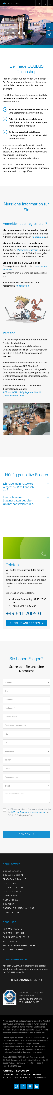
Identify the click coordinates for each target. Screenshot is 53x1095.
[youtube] (30, 1086)
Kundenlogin (38, 236)
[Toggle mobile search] (44, 3)
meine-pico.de (11, 900)
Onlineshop (10, 895)
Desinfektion (11, 912)
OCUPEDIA (8, 904)
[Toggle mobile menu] (50, 3)
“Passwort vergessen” (27, 249)
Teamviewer (40, 1077)
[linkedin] (36, 1086)
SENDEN (25, 834)
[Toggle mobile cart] (38, 3)
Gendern (37, 1074)
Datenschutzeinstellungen (16, 1074)
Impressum (8, 1071)
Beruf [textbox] (7, 786)
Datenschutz (22, 1071)
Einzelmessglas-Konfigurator (21, 945)
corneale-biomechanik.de (18, 908)
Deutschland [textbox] (10, 751)
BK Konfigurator (13, 949)
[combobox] (26, 682)
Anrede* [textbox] (8, 682)
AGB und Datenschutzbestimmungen (28, 812)
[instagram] (16, 1086)
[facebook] (23, 1086)
